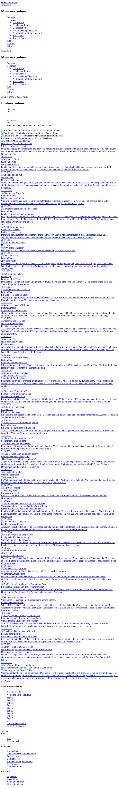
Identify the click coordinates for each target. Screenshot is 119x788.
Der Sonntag (18, 22)
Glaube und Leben (21, 25)
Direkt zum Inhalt (9, 2)
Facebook (47, 138)
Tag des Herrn (19, 38)
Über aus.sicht (13, 741)
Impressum (12, 776)
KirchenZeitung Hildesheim (20, 761)
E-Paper (20, 138)
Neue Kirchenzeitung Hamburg (27, 33)
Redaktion (6, 138)
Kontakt (38, 138)
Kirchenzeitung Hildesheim (25, 30)
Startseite (11, 17)
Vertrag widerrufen (15, 781)
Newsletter (29, 138)
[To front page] (4, 731)
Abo (9, 41)
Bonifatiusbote (19, 28)
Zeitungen (11, 20)
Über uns (11, 43)
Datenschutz (12, 779)
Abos (13, 138)
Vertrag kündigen (15, 784)
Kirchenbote (18, 35)
